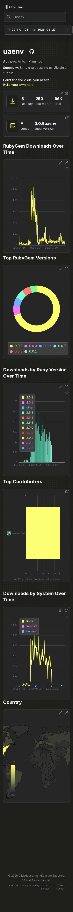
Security (34, 885)
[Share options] (61, 93)
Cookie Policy (60, 887)
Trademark (12, 885)
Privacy (24, 885)
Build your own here (18, 85)
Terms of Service (46, 887)
